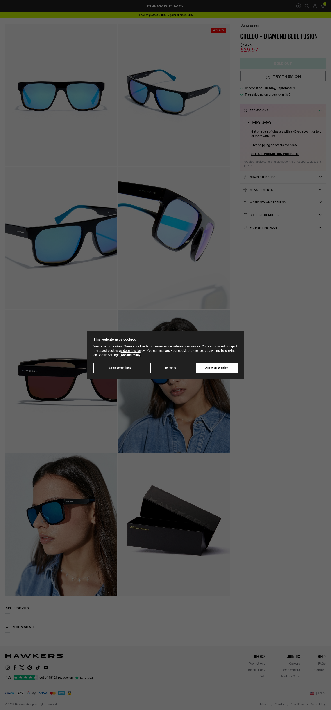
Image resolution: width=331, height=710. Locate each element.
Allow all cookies (216, 367)
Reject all (171, 367)
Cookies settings (120, 367)
